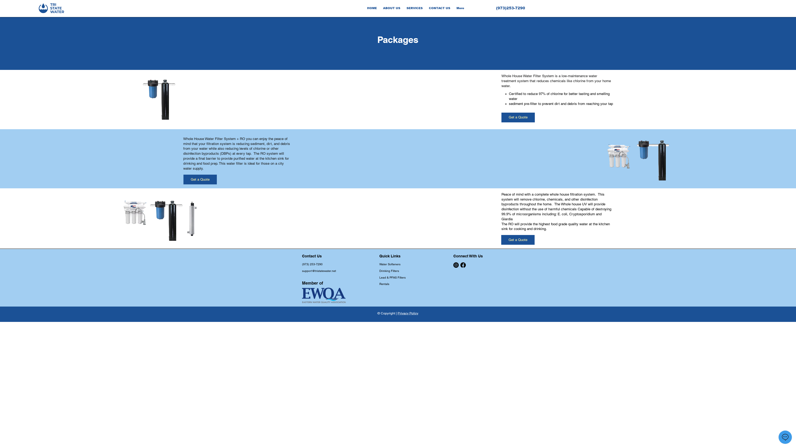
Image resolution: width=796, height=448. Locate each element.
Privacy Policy (408, 313)
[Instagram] (456, 265)
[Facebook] (463, 265)
